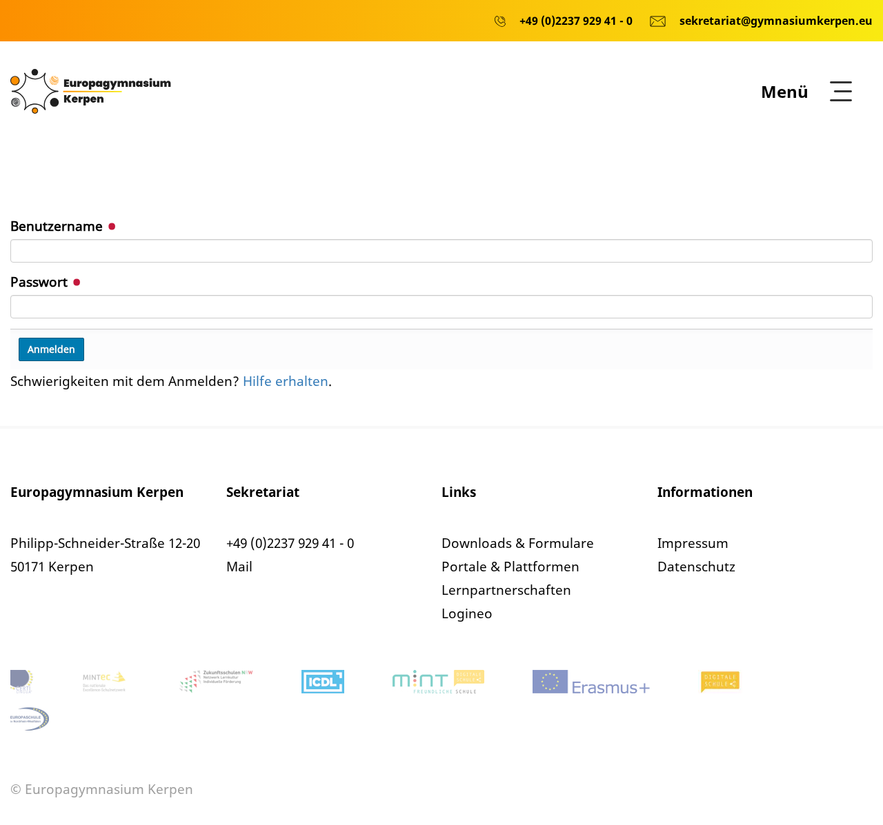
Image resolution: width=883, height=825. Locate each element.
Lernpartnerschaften (506, 590)
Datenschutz (696, 567)
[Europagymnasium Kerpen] (90, 90)
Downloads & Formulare (518, 543)
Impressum (692, 543)
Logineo (467, 613)
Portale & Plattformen (510, 567)
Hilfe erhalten (285, 381)
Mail (239, 567)
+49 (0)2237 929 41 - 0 (290, 543)
